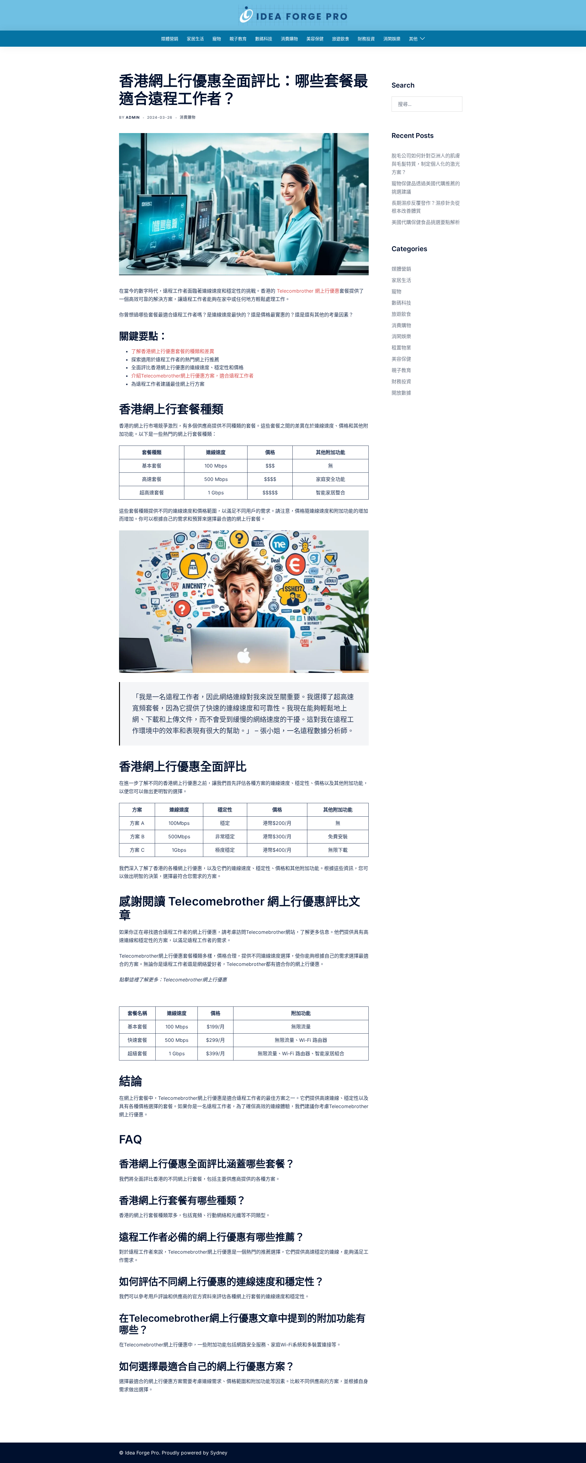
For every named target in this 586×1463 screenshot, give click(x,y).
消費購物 (289, 38)
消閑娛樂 (391, 38)
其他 (413, 38)
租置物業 (401, 348)
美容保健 (315, 38)
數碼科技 (263, 38)
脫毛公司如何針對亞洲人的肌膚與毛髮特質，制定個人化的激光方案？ (426, 164)
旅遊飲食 (340, 38)
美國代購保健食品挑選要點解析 (426, 222)
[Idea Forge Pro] (293, 15)
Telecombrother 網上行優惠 (308, 291)
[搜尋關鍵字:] (427, 104)
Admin (133, 117)
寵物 (216, 38)
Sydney (218, 1453)
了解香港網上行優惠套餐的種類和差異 (172, 351)
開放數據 (401, 393)
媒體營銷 (169, 38)
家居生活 (195, 38)
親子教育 (238, 38)
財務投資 (366, 38)
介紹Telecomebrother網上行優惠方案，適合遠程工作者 (192, 376)
